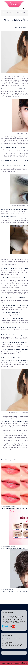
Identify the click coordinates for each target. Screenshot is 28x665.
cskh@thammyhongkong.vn (14, 644)
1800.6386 (10, 642)
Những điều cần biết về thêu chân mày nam (14, 591)
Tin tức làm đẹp (20, 12)
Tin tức (12, 12)
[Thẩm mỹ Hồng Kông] (14, 4)
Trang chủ (5, 12)
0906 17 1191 (18, 645)
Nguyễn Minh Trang (20, 27)
